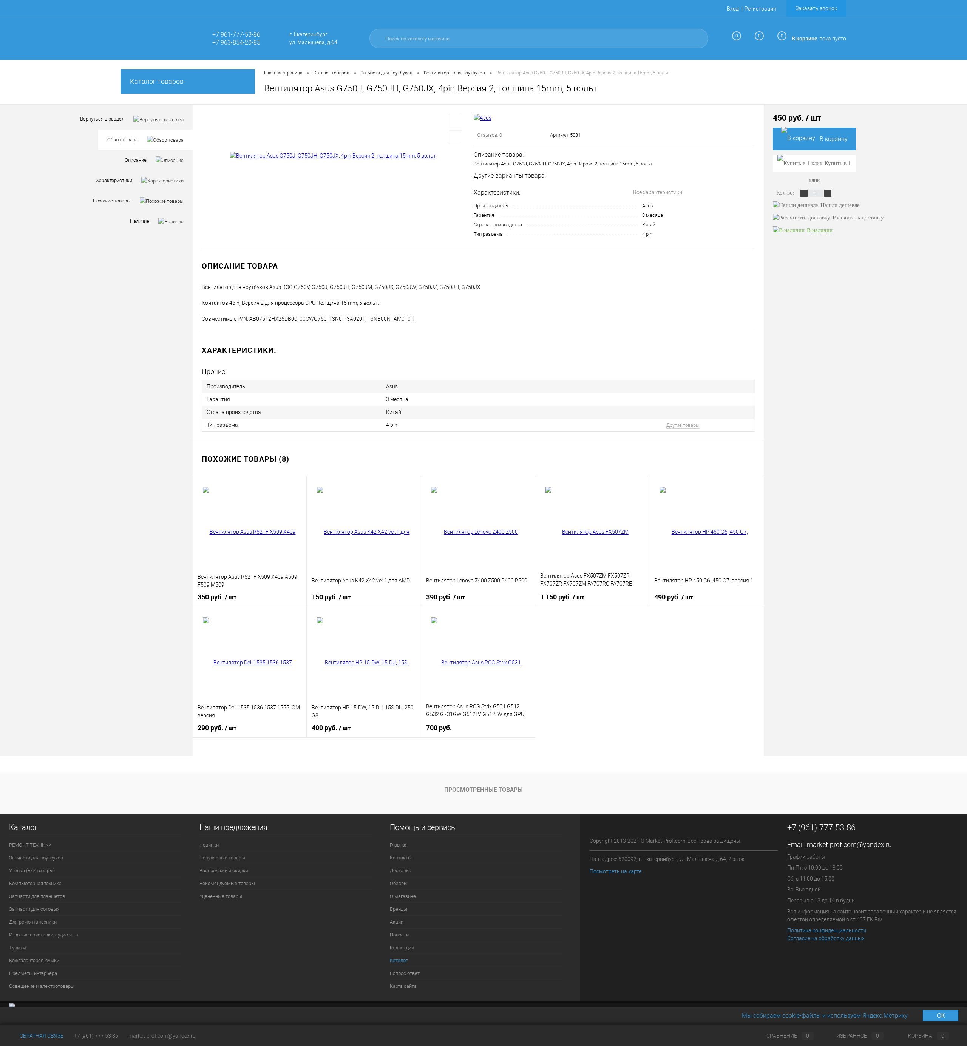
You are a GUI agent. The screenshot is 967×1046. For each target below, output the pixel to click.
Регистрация (760, 9)
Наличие (139, 221)
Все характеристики (657, 192)
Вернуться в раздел (102, 119)
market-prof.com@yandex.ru (849, 844)
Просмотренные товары (483, 789)
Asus (647, 206)
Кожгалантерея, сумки (34, 960)
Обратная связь (41, 1036)
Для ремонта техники (33, 922)
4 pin (647, 234)
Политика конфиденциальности (826, 930)
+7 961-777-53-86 (236, 34)
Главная (399, 845)
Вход (733, 9)
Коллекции (402, 947)
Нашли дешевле (840, 205)
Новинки (209, 845)
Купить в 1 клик (830, 166)
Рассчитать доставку (858, 218)
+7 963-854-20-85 (236, 42)
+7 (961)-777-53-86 (821, 827)
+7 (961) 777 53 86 (96, 1036)
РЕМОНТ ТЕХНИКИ (30, 845)
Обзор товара (122, 139)
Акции (396, 922)
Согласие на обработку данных (826, 938)
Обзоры (399, 883)
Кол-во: (786, 193)
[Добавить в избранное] (455, 120)
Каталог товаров (157, 81)
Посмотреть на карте (615, 871)
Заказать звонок (816, 8)
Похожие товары (112, 201)
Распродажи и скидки (223, 870)
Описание (136, 160)
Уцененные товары (220, 896)
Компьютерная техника (35, 883)
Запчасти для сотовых (34, 909)
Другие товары (683, 425)
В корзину (834, 138)
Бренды (398, 909)
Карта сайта (403, 986)
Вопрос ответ (405, 973)
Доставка (400, 870)
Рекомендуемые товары (227, 883)
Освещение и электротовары (41, 986)
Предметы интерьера (33, 973)
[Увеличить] (333, 155)
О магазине (403, 896)
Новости (399, 935)
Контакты (401, 858)
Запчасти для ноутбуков (36, 858)
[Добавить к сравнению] (455, 137)
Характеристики (114, 180)
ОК (941, 1015)
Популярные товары (222, 858)
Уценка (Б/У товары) (32, 870)
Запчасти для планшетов (37, 896)
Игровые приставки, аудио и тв (43, 935)
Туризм (17, 947)
